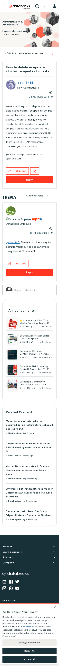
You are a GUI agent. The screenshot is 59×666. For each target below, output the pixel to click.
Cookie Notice (27, 626)
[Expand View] (54, 546)
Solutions (8, 557)
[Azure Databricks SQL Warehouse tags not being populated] (48, 196)
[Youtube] (17, 588)
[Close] (54, 607)
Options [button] (52, 53)
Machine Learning (17, 433)
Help (44, 6)
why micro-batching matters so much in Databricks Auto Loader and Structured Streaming (29, 492)
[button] (10, 171)
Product (7, 546)
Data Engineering (17, 501)
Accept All (29, 659)
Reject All (29, 651)
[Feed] (4, 588)
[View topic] (12, 324)
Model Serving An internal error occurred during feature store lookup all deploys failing (29, 424)
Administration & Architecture (25, 53)
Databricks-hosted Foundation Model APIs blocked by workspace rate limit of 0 (29, 447)
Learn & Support (12, 552)
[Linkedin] (4, 581)
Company (8, 562)
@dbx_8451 (13, 242)
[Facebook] (11, 581)
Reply (29, 179)
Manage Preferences (29, 642)
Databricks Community (19, 7)
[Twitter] (17, 581)
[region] (29, 633)
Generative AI (15, 455)
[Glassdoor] (11, 588)
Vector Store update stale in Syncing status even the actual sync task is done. (27, 470)
